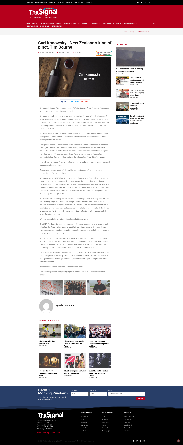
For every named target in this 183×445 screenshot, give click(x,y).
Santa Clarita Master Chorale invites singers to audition (99, 343)
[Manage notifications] (178, 440)
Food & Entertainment (80, 23)
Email (110, 390)
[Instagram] (149, 2)
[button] (154, 23)
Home (28, 23)
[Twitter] (141, 2)
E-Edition (52, 2)
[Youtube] (145, 2)
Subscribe (30, 2)
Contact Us (60, 2)
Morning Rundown (41, 2)
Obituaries (89, 2)
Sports (58, 23)
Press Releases (57, 26)
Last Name (92, 390)
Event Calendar (107, 23)
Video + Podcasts (129, 23)
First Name (74, 390)
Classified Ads (79, 2)
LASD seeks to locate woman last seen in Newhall (137, 80)
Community (94, 23)
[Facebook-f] (133, 441)
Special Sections (32, 26)
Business (67, 23)
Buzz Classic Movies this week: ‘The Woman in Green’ (98, 373)
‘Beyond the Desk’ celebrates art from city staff (48, 373)
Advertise (69, 2)
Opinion (118, 23)
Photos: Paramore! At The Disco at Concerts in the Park (74, 343)
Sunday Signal (44, 26)
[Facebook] (137, 2)
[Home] (123, 32)
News (33, 23)
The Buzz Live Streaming (46, 23)
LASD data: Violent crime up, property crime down (137, 92)
